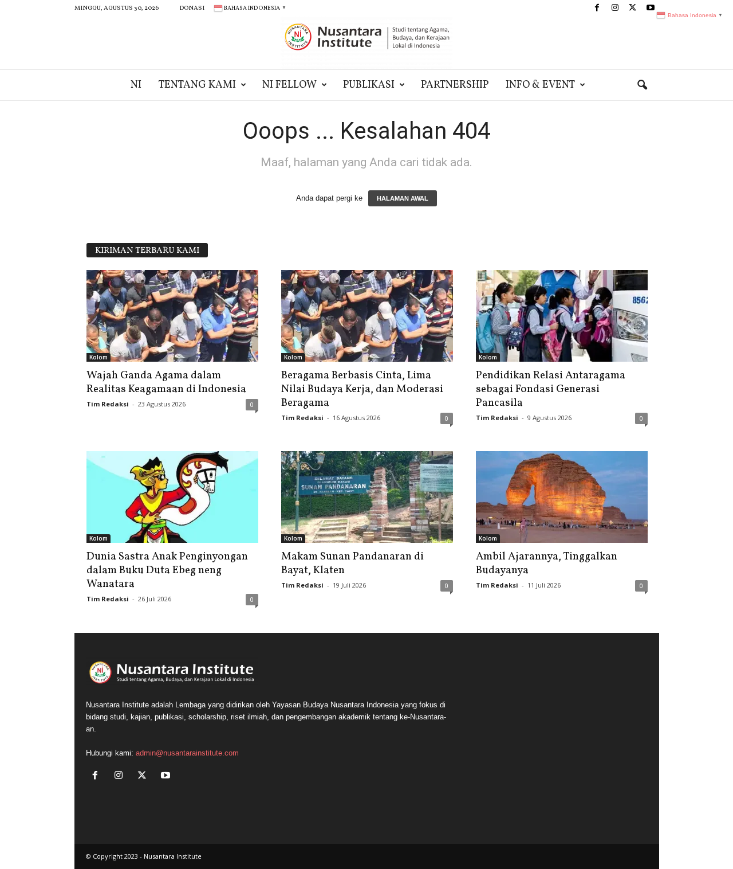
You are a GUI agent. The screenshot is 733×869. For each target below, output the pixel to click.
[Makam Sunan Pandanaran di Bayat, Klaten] (367, 497)
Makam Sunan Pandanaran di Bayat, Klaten (352, 563)
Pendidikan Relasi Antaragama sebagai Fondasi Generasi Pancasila (550, 389)
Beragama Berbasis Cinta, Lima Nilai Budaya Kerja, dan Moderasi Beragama (362, 389)
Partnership (454, 85)
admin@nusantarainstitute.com (187, 753)
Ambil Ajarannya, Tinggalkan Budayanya (546, 563)
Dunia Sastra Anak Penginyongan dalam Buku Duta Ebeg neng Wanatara (167, 570)
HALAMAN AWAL (402, 198)
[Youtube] (650, 8)
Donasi (191, 8)
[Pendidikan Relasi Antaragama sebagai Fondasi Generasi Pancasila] (562, 316)
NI (136, 85)
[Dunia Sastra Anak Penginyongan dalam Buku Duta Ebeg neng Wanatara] (172, 497)
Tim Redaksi (107, 404)
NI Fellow (289, 85)
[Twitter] (633, 8)
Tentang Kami (197, 85)
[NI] (366, 43)
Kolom (98, 357)
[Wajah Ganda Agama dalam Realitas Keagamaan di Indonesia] (172, 316)
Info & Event (540, 85)
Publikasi (369, 85)
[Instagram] (615, 8)
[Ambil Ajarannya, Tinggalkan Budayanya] (562, 497)
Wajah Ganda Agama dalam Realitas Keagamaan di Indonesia (166, 382)
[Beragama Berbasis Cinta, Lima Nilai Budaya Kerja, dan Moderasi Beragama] (367, 316)
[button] (642, 85)
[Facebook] (597, 8)
